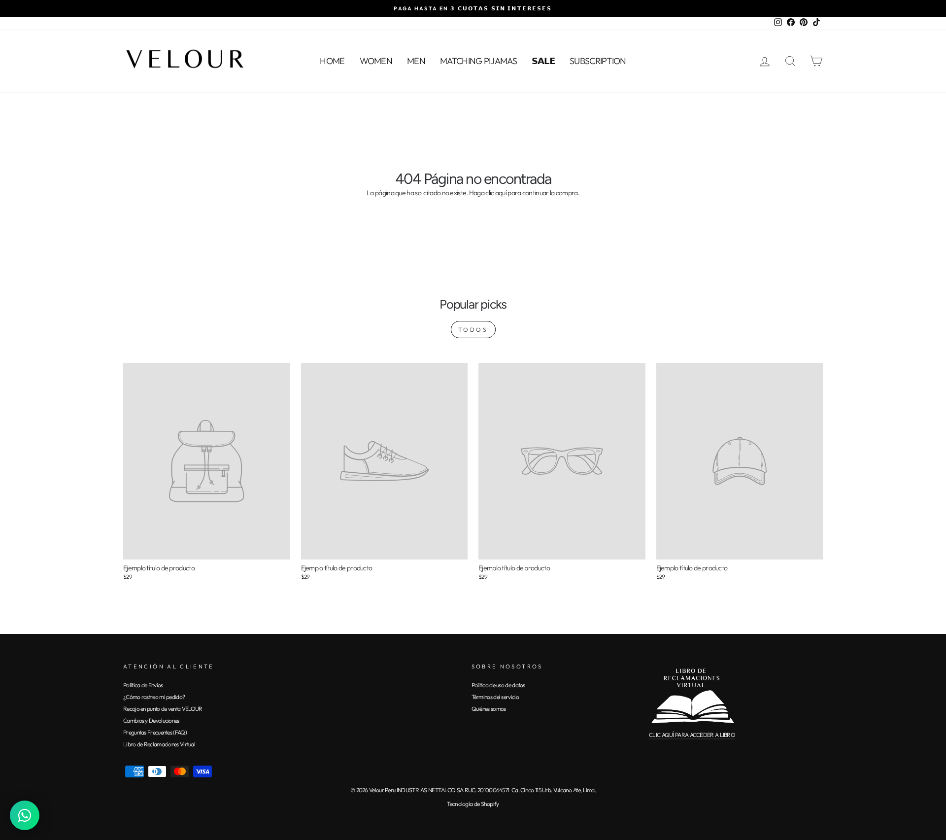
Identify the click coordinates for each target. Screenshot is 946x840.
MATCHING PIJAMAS (478, 61)
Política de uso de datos (498, 685)
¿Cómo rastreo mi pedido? (154, 696)
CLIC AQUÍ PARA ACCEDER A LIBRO (692, 734)
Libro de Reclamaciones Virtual (159, 744)
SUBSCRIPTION (598, 61)
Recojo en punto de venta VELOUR (162, 708)
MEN (416, 61)
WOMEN (376, 61)
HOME (332, 61)
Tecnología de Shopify (473, 803)
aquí (501, 193)
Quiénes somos (489, 708)
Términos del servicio (495, 696)
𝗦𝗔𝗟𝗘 (543, 61)
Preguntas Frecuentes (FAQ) (155, 732)
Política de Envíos (143, 685)
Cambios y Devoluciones (151, 720)
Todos (473, 329)
